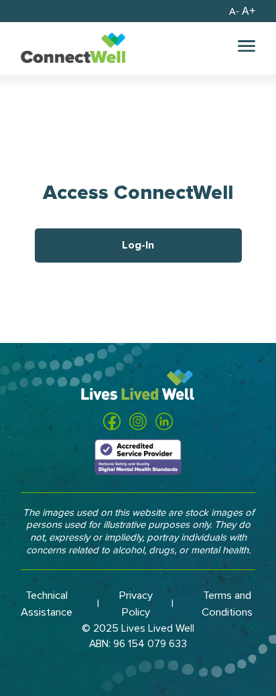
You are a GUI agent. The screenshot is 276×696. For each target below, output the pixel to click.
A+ (242, 10)
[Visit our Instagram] (138, 421)
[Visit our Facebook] (112, 421)
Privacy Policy (136, 604)
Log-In (138, 245)
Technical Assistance (46, 604)
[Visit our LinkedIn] (164, 421)
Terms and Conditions (227, 604)
